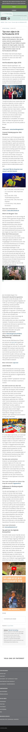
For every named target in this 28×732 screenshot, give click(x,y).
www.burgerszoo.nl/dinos (14, 333)
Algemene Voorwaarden (7, 684)
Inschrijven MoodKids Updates (9, 719)
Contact (2, 676)
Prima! (14, 6)
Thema (11, 625)
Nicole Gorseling (6, 28)
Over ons (3, 673)
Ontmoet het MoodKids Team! (9, 678)
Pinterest (3, 706)
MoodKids (2, 22)
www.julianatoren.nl (11, 527)
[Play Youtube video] (14, 568)
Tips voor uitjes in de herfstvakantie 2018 (19, 22)
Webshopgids (4, 694)
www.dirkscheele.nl (13, 210)
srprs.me (13, 342)
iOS (22, 560)
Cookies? (14, 10)
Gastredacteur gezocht (7, 681)
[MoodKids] (14, 15)
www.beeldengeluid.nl (16, 129)
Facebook (3, 701)
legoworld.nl (17, 483)
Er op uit (8, 625)
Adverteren (3, 691)
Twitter (2, 704)
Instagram (3, 709)
